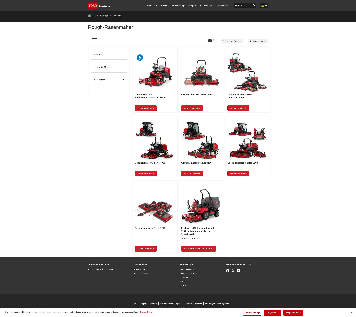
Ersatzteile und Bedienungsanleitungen (178, 5)
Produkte (151, 5)
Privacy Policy (146, 312)
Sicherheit (184, 277)
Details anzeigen (146, 108)
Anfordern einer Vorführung (198, 249)
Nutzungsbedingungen (170, 303)
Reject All (272, 313)
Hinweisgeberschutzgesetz (217, 303)
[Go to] (254, 5)
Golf (96, 16)
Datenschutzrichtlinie (193, 303)
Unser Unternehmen (188, 270)
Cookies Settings (252, 313)
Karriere (183, 285)
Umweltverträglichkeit (188, 273)
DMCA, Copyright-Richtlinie (145, 303)
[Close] (351, 312)
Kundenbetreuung (141, 273)
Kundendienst (223, 5)
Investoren (184, 281)
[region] (178, 312)
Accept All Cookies (293, 313)
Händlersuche (206, 5)
